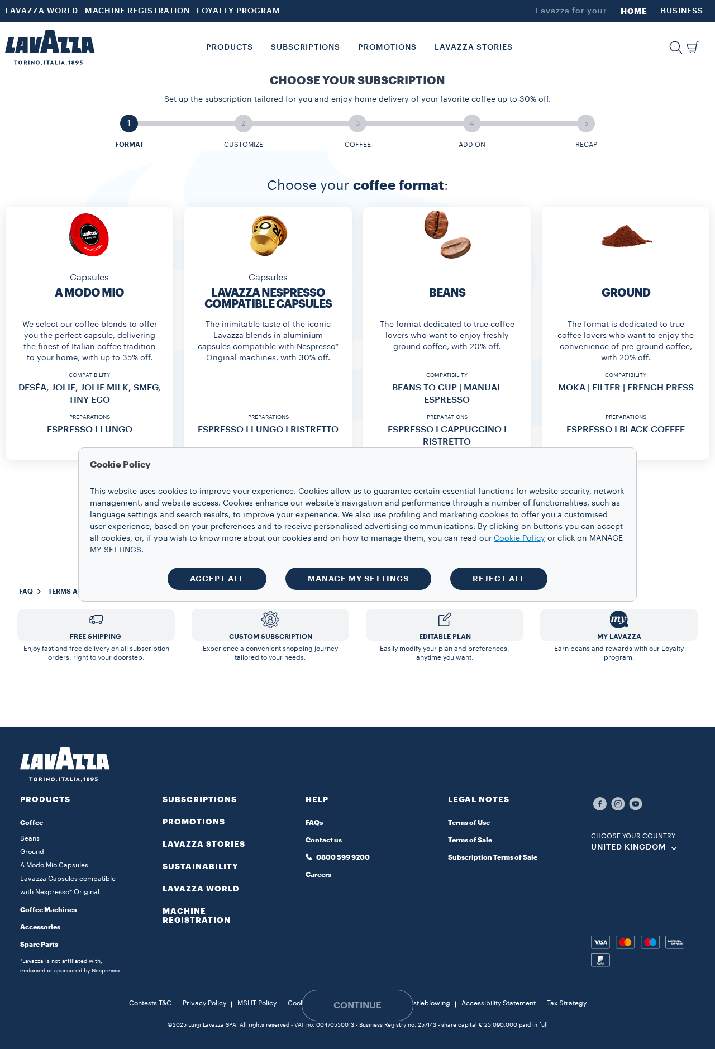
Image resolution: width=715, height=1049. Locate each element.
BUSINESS (682, 11)
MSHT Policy (257, 1003)
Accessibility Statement (498, 1003)
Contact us (324, 840)
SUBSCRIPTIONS (200, 799)
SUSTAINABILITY (201, 866)
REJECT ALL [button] (499, 579)
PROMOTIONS (194, 822)
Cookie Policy (519, 538)
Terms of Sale (470, 840)
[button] (676, 47)
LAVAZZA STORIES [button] (474, 47)
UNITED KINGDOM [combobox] (628, 847)
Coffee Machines (48, 910)
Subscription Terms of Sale (492, 857)
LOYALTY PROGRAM (238, 11)
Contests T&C (150, 1003)
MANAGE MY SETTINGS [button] (358, 579)
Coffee (31, 822)
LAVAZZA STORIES (204, 844)
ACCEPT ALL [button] (217, 579)
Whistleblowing (426, 1003)
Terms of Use (469, 822)
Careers (318, 874)
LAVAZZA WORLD (41, 11)
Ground (32, 851)
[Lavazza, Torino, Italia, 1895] (49, 47)
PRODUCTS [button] (229, 47)
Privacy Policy (204, 1003)
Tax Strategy (567, 1003)
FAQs (314, 822)
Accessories (40, 927)
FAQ (26, 591)
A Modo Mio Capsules (54, 865)
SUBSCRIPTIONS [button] (305, 47)
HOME (634, 11)
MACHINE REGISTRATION (137, 11)
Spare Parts (39, 944)
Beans (30, 838)
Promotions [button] (387, 47)
